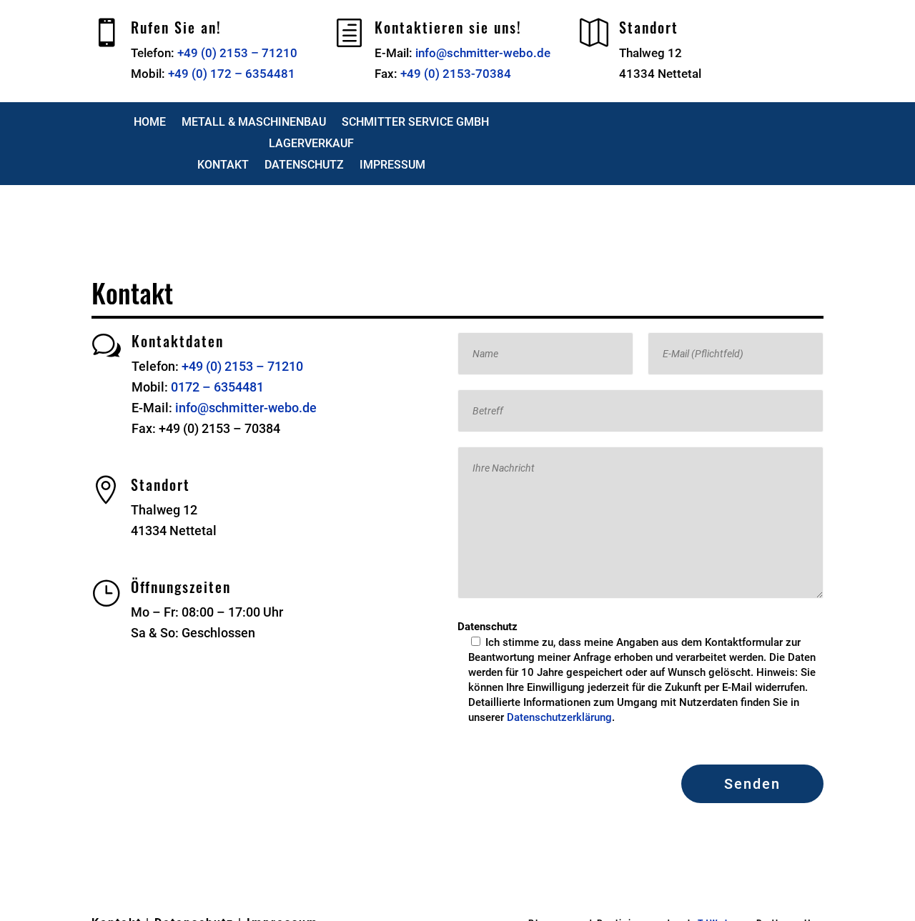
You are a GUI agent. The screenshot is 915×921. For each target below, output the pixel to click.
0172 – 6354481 (217, 386)
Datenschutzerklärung (559, 717)
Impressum (392, 165)
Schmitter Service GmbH (415, 123)
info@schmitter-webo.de (482, 53)
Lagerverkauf (311, 144)
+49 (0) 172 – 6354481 (231, 73)
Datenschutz (304, 165)
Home (150, 123)
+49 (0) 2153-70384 (455, 73)
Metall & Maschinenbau (254, 123)
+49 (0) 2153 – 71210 (237, 53)
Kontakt (223, 165)
